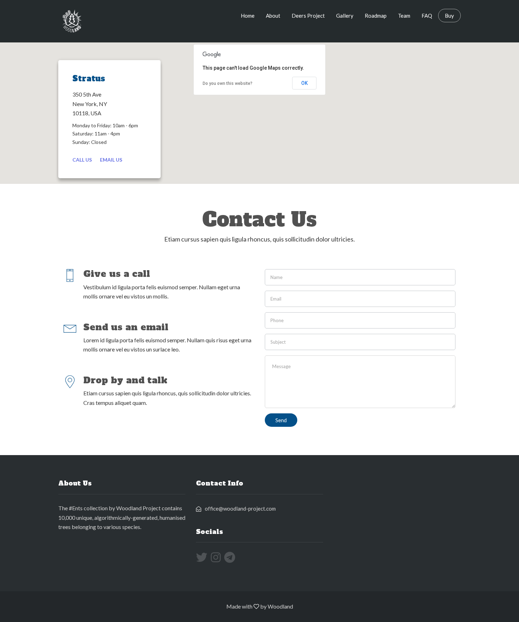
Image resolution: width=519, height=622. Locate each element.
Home (248, 15)
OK (304, 83)
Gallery (344, 15)
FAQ (427, 15)
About (273, 15)
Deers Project (308, 15)
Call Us (82, 160)
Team (404, 15)
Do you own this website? (227, 83)
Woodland (280, 606)
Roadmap (376, 15)
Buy (449, 15)
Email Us (111, 160)
